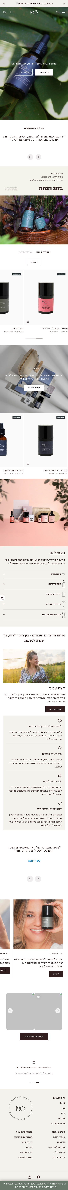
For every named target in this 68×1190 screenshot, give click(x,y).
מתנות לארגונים (56, 1147)
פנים (62, 1103)
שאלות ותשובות (24, 1132)
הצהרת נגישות (25, 1157)
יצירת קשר (27, 1142)
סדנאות (61, 1142)
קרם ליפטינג (17, 329)
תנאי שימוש (26, 1152)
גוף (63, 1108)
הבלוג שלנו (59, 1152)
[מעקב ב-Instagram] (29, 1177)
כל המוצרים (59, 1098)
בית (63, 1113)
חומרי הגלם (59, 1137)
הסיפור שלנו (58, 1132)
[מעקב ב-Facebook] (38, 1177)
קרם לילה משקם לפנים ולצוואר (54, 329)
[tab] (43, 252)
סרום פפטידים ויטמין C (13, 471)
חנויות (29, 1147)
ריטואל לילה (57, 553)
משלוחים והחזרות (23, 1137)
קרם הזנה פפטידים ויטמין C (55, 471)
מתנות (61, 1118)
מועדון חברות (58, 1123)
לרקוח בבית (59, 1157)
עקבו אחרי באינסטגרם (34, 1036)
